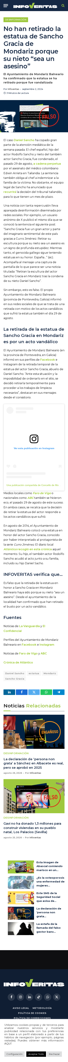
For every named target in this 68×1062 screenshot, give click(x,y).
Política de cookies (32, 1013)
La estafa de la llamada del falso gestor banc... (48, 927)
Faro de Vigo (28, 653)
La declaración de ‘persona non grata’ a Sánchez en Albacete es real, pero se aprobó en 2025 (33, 763)
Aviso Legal (21, 1008)
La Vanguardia (29, 626)
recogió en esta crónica (27, 549)
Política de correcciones (32, 1018)
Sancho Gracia (14, 678)
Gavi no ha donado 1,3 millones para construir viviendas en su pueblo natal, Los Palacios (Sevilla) (32, 828)
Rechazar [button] (54, 1054)
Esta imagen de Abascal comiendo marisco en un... (49, 866)
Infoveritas (13, 89)
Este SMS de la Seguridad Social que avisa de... (48, 897)
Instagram (47, 644)
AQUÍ (8, 1043)
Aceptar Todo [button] (36, 1054)
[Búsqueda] (63, 6)
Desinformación (15, 19)
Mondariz (50, 673)
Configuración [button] (14, 1054)
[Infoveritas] (35, 5)
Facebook (47, 359)
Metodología (42, 1008)
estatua (34, 673)
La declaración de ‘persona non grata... (48, 912)
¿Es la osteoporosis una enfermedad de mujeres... (50, 881)
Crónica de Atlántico (18, 662)
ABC (44, 653)
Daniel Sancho (24, 140)
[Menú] (5, 6)
